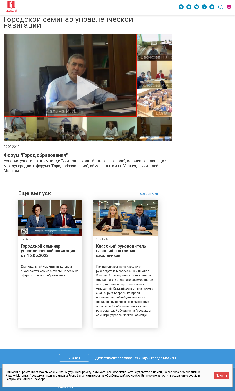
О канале (74, 357)
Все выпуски (149, 194)
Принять (221, 375)
